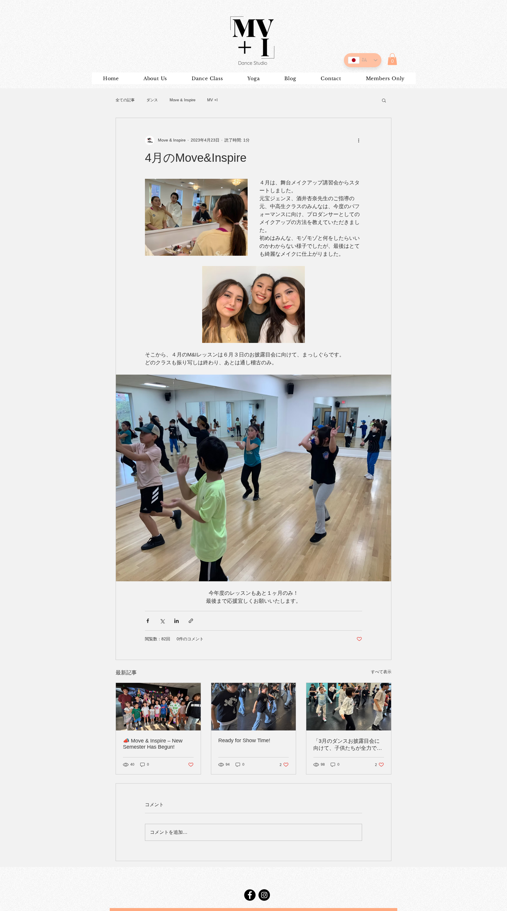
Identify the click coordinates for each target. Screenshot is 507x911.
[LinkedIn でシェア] (176, 621)
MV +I (212, 100)
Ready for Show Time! (244, 740)
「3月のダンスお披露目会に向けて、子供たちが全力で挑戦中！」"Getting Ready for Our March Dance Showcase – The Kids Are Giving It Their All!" (347, 745)
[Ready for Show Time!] (253, 706)
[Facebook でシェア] (148, 621)
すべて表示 (381, 671)
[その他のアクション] (358, 140)
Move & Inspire (182, 100)
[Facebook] (250, 895)
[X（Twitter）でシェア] (162, 621)
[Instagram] (264, 895)
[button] (392, 59)
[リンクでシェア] (191, 621)
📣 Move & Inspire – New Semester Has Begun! (152, 744)
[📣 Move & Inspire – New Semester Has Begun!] (158, 706)
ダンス (152, 100)
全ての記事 (125, 100)
